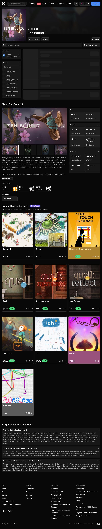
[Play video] (34, 126)
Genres (72, 110)
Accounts (6, 51)
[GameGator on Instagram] (3, 524)
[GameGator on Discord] (76, 4)
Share (97, 39)
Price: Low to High (90, 45)
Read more (6, 178)
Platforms (73, 125)
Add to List (35, 39)
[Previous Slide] (5, 126)
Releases (73, 151)
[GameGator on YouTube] (8, 524)
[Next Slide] (63, 126)
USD (85, 3)
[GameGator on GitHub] (17, 524)
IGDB (94, 524)
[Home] (4, 4)
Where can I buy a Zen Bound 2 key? (15, 430)
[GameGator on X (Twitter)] (11, 524)
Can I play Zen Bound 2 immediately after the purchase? (21, 448)
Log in (97, 3)
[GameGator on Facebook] (5, 524)
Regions (5, 63)
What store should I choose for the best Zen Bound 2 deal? (22, 461)
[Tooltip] (19, 55)
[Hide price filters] (4, 45)
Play (46, 39)
